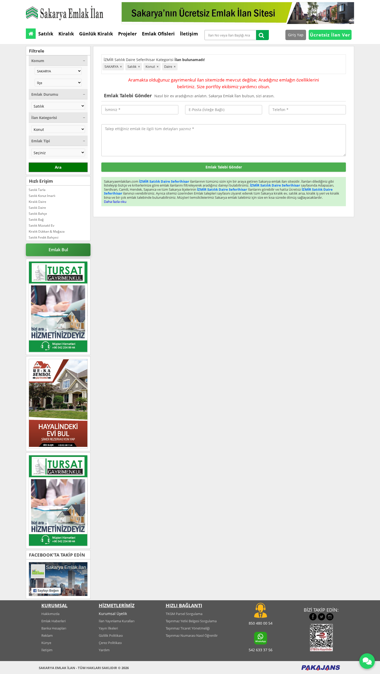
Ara (58, 167)
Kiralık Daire (37, 201)
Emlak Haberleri (53, 621)
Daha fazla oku (115, 201)
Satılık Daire (37, 207)
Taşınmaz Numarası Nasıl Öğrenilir (192, 635)
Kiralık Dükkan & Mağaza (47, 231)
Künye (46, 642)
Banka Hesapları (53, 628)
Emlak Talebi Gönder (224, 167)
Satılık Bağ (36, 219)
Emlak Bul (58, 250)
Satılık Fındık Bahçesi (43, 237)
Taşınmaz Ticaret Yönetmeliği (188, 628)
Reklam (47, 635)
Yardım (104, 650)
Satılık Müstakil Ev (41, 225)
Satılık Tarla (37, 190)
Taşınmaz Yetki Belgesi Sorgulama (191, 621)
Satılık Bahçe (38, 213)
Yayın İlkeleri (108, 628)
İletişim (46, 650)
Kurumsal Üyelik (113, 613)
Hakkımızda (50, 613)
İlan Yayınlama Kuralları (116, 621)
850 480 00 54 (260, 623)
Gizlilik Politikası (111, 635)
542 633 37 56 (260, 649)
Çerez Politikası (110, 642)
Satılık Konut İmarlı (42, 196)
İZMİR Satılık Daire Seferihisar (164, 181)
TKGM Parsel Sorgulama (184, 613)
